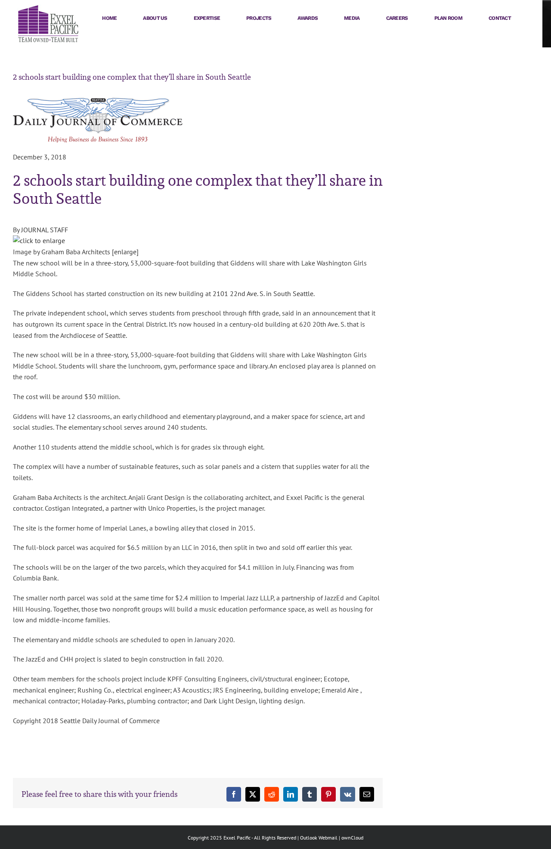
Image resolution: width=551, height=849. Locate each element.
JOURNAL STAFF (44, 229)
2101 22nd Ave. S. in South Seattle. (264, 293)
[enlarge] (125, 251)
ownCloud (352, 837)
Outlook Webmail (318, 837)
